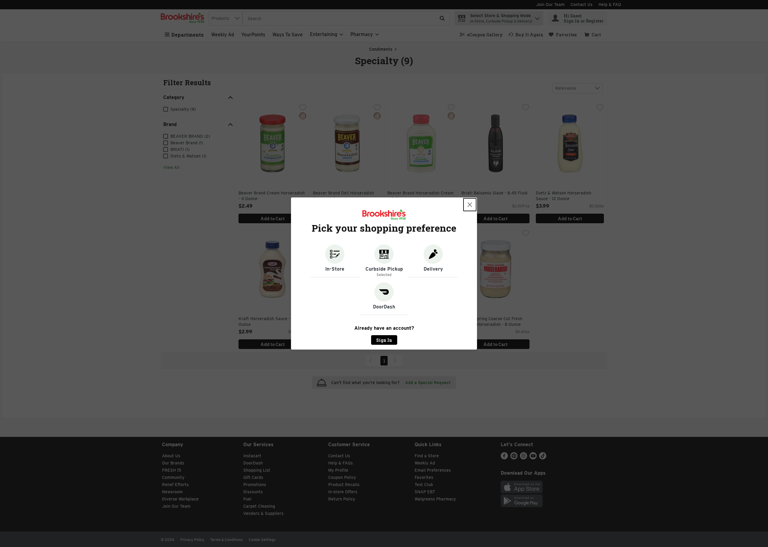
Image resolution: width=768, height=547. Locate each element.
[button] (334, 261)
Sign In (384, 340)
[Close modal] (470, 204)
